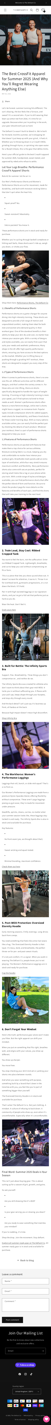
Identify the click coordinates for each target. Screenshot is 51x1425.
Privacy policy (40, 1415)
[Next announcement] (46, 3)
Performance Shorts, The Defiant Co (32, 303)
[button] (5, 10)
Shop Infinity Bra (9, 718)
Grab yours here (9, 609)
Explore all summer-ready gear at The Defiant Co (23, 1243)
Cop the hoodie (8, 973)
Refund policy (28, 1415)
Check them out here (11, 866)
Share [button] (7, 101)
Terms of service (20, 1419)
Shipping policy (33, 1419)
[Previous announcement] (5, 3)
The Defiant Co (16, 1415)
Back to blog (27, 1260)
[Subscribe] (43, 1351)
